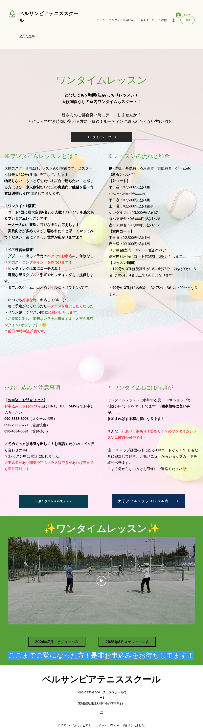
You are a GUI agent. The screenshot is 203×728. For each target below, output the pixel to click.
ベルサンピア (34, 13)
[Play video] (101, 581)
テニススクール (129, 679)
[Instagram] (173, 20)
